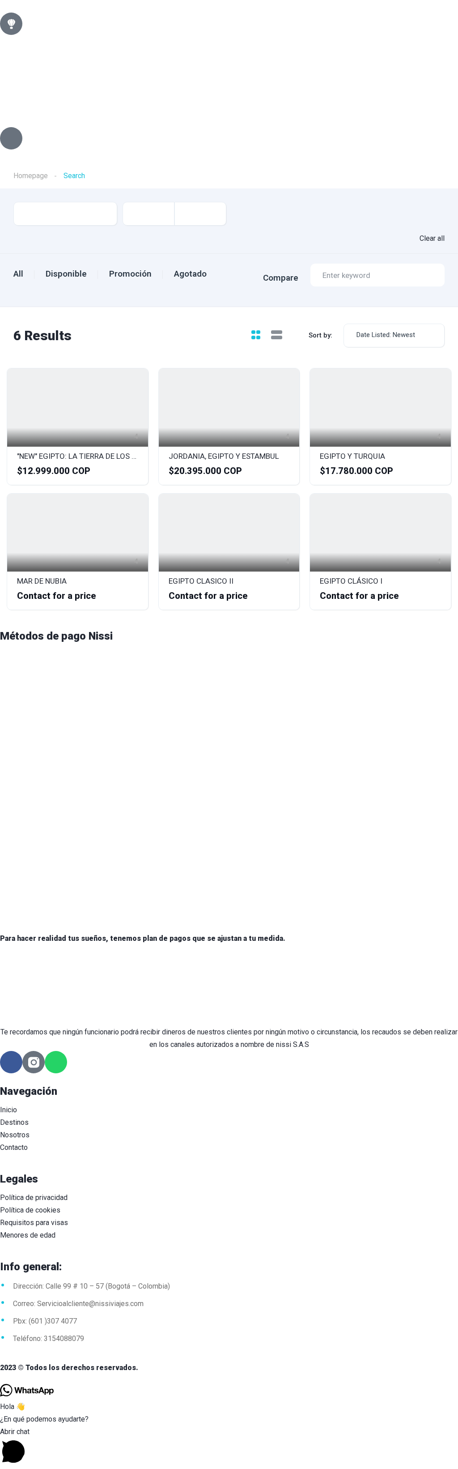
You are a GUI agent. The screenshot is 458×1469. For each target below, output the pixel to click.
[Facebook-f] (11, 1062)
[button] (229, 1447)
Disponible (66, 274)
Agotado (190, 274)
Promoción (130, 274)
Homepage (30, 175)
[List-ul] (11, 138)
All (18, 274)
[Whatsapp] (56, 1062)
